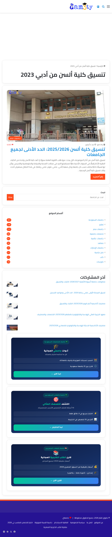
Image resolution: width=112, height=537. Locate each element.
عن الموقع (98, 522)
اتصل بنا (89, 522)
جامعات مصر (98, 229)
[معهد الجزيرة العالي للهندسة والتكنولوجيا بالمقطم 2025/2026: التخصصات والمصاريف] (12, 317)
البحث (102, 192)
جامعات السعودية (96, 219)
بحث (10, 197)
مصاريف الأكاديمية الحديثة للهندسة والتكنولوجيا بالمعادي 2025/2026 (77, 325)
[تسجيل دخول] (98, 7)
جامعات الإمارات (97, 247)
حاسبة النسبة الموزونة (43, 522)
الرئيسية (100, 66)
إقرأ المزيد (98, 177)
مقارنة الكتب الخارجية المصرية (55, 527)
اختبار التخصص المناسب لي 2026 (20, 522)
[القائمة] (108, 7)
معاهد (101, 243)
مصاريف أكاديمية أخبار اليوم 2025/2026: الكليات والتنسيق (82, 303)
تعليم (101, 224)
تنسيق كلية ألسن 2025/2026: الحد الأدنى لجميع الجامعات (57, 151)
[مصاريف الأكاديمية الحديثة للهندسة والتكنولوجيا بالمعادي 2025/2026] (12, 328)
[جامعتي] (81, 6)
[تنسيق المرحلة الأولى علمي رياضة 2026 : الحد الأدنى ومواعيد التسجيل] (12, 295)
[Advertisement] (56, 37)
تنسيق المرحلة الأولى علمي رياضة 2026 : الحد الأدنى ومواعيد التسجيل (77, 292)
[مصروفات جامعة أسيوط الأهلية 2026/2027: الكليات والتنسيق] (12, 284)
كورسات (100, 261)
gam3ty (100, 144)
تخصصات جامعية (97, 233)
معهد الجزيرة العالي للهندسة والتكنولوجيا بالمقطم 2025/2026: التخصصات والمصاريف (71, 314)
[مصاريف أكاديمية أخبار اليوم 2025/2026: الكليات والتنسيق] (12, 306)
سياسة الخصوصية (77, 522)
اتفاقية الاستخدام (61, 522)
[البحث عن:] (103, 7)
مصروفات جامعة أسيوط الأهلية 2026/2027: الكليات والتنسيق (80, 281)
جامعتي (65, 518)
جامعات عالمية (97, 238)
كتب (102, 257)
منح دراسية (99, 252)
